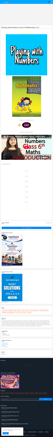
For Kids (44, 393)
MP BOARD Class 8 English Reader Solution (10, 411)
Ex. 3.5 (26, 191)
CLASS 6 (26, 393)
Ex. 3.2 (26, 176)
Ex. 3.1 (26, 171)
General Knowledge (33, 310)
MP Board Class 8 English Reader (8, 312)
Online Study (4, 342)
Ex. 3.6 (26, 197)
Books (19, 310)
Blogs (15, 310)
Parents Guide (22, 312)
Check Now (10, 430)
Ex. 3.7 (26, 202)
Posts (5, 333)
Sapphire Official (5, 344)
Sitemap (46, 431)
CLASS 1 (2, 393)
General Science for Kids (43, 310)
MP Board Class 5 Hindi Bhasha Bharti (9, 407)
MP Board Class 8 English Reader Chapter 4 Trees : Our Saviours (14, 423)
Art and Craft (4, 310)
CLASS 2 (7, 393)
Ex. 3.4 (26, 186)
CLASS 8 (36, 393)
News (17, 312)
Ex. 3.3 (26, 181)
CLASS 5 (21, 393)
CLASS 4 (17, 393)
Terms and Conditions (32, 431)
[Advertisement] (26, 14)
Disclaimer (41, 431)
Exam (27, 310)
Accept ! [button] (5, 433)
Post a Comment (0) (26, 227)
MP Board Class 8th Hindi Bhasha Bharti (9, 419)
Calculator (4, 345)
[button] (49, 1)
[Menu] (1, 2)
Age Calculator (5, 346)
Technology (29, 312)
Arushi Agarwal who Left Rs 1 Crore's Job (9, 415)
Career (23, 310)
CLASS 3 (12, 393)
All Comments (7, 335)
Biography (11, 310)
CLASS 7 (31, 393)
